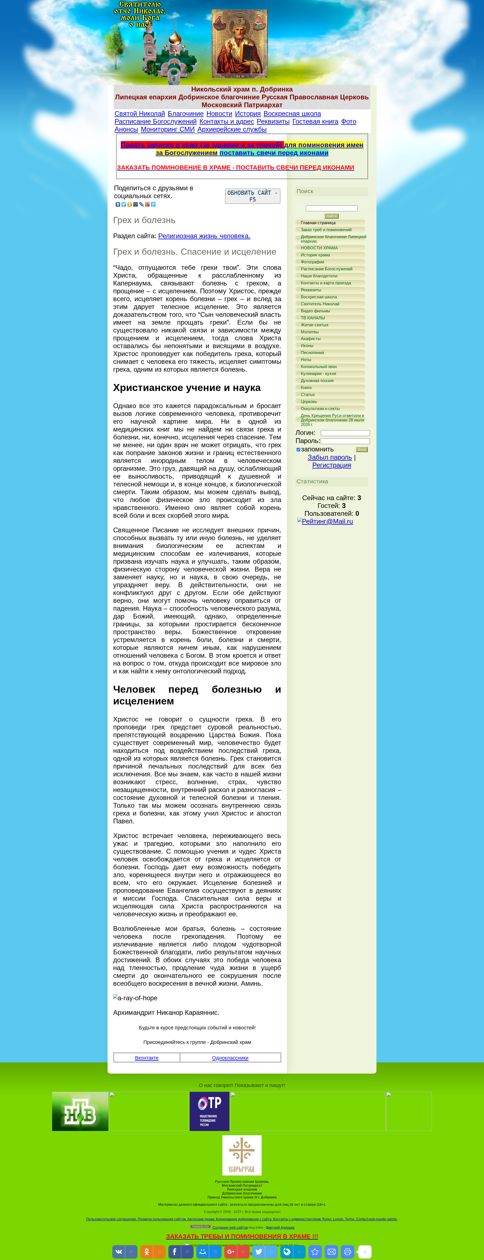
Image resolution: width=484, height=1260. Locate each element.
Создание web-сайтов (230, 1227)
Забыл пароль (330, 457)
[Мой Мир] (136, 204)
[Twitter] (124, 204)
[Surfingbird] (153, 204)
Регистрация (331, 465)
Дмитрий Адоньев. (280, 1227)
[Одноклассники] (130, 204)
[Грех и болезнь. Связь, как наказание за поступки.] (315, 1252)
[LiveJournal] (142, 204)
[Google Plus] (147, 204)
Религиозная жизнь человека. (204, 236)
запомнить (317, 449)
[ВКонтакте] (118, 204)
